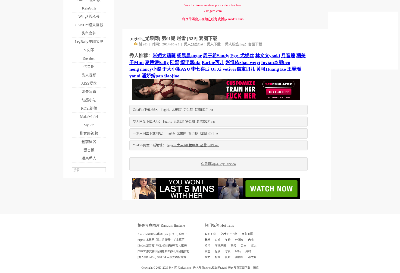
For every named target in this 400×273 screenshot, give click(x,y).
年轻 (228, 239)
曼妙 (228, 257)
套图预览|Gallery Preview (218, 164)
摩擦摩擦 (220, 245)
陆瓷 (174, 62)
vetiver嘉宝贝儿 (239, 69)
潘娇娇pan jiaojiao (160, 75)
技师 (207, 245)
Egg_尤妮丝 (242, 55)
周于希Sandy (216, 55)
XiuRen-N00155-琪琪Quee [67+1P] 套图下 (162, 234)
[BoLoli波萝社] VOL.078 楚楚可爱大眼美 (162, 245)
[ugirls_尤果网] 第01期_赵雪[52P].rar (187, 109)
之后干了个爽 (228, 234)
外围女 (239, 239)
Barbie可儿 (213, 62)
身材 (248, 251)
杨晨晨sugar (189, 55)
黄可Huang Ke (271, 69)
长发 (207, 239)
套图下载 (255, 44)
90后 (238, 251)
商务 (233, 245)
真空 (207, 251)
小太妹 (252, 257)
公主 (243, 245)
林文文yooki (267, 55)
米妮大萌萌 (164, 55)
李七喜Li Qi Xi (206, 69)
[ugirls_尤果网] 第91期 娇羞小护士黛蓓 (161, 239)
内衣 (251, 239)
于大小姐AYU (176, 69)
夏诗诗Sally (157, 62)
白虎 (217, 239)
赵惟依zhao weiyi (242, 62)
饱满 (217, 251)
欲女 (207, 257)
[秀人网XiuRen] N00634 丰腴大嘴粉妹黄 (162, 257)
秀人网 (173, 267)
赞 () (143, 44)
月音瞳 (288, 55)
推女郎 (216, 267)
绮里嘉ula (190, 62)
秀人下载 (214, 44)
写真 (228, 251)
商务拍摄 (247, 234)
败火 (253, 245)
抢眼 (217, 257)
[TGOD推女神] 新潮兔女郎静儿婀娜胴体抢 (164, 251)
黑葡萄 (239, 257)
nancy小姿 (150, 69)
